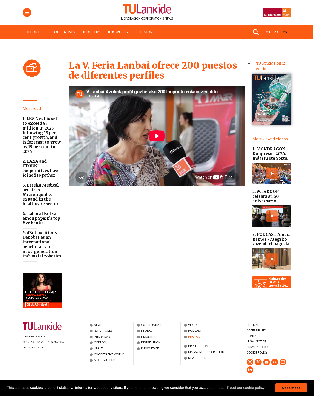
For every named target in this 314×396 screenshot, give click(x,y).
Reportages (103, 330)
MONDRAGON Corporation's (142, 18)
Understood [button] (291, 388)
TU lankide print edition (270, 66)
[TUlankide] (147, 10)
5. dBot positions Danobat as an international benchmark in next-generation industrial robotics (42, 244)
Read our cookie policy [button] (246, 388)
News (98, 325)
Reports (34, 32)
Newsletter (197, 358)
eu (268, 32)
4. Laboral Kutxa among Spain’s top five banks (41, 218)
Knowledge (119, 32)
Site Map (253, 325)
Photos (194, 336)
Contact (253, 336)
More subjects (105, 360)
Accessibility (256, 330)
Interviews (102, 336)
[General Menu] (27, 12)
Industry (91, 32)
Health (99, 348)
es (276, 32)
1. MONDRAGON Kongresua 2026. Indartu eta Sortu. (270, 154)
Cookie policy (257, 352)
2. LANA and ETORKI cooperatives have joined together (41, 168)
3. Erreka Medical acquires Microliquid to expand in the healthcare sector (41, 194)
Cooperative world (109, 354)
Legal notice (256, 341)
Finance (147, 330)
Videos (193, 325)
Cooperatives (62, 32)
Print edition (198, 346)
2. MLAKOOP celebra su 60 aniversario (265, 196)
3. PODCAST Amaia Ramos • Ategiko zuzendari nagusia (271, 239)
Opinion (145, 32)
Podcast (195, 330)
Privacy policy (257, 347)
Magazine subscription (206, 352)
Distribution (150, 342)
